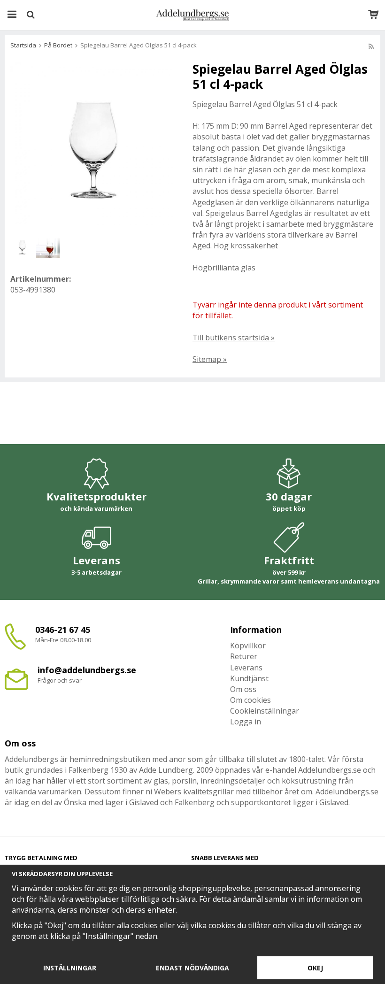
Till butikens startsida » (233, 337)
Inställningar (69, 967)
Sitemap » (209, 359)
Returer (243, 656)
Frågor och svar (60, 680)
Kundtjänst (249, 678)
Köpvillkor (248, 645)
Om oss (243, 689)
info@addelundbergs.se (87, 670)
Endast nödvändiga (192, 967)
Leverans (246, 667)
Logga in (245, 721)
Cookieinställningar (264, 711)
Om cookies (250, 700)
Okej (315, 967)
